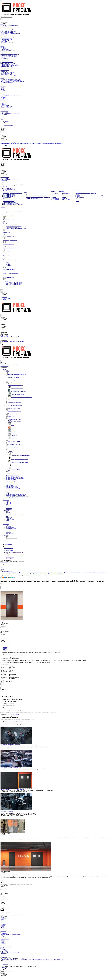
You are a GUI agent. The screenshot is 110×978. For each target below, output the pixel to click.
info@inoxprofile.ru (15, 714)
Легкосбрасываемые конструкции (27, 143)
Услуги (7, 493)
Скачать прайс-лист (58, 143)
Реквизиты (3, 941)
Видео (2, 935)
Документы (3, 937)
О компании (8, 502)
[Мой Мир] (5, 577)
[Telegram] (14, 577)
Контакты (3, 183)
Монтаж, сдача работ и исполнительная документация (12, 789)
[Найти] (2, 19)
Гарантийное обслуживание (7, 811)
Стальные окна (49, 572)
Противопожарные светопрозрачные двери (10, 143)
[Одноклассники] (3, 577)
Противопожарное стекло (84, 572)
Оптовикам (3, 949)
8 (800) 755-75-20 (4, 112)
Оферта (2, 942)
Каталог (7, 371)
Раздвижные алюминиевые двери (40, 573)
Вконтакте (5, 145)
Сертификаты (3, 936)
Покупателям (8, 526)
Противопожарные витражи (58, 572)
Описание (5, 647)
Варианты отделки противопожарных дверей (10, 934)
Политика (3, 940)
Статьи (2, 920)
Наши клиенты (4, 929)
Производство (9, 472)
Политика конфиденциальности (7, 961)
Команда (2, 926)
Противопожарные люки (53, 573)
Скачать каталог (50, 143)
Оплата (4, 650)
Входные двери (6, 573)
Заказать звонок (9, 558)
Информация (8, 512)
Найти (2, 972)
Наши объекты (4, 928)
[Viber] (8, 577)
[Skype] (12, 577)
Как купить (5, 649)
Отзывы (5, 648)
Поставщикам (4, 933)
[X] (6, 577)
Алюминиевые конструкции (41, 143)
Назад (8, 370)
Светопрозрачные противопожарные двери (10, 572)
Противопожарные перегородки (71, 572)
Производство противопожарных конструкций (11, 767)
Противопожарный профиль (96, 572)
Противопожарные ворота (25, 572)
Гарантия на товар (4, 950)
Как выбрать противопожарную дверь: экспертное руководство (14, 873)
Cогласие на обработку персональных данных (12, 960)
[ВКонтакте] (1, 577)
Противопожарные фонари (27, 573)
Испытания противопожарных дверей (9, 835)
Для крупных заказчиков (6, 947)
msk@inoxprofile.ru (5, 140)
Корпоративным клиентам (6, 945)
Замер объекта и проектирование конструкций (11, 744)
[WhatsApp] (10, 577)
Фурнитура (10, 452)
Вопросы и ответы (5, 939)
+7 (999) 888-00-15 (4, 114)
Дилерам (2, 948)
